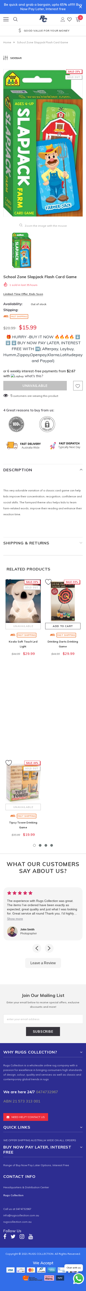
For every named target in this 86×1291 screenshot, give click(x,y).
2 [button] (40, 845)
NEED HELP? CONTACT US (28, 1117)
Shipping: (10, 310)
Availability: (12, 304)
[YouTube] (30, 1236)
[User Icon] (63, 19)
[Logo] (43, 18)
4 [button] (51, 845)
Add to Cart (63, 626)
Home (7, 42)
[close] (80, 7)
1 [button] (34, 845)
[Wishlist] (69, 19)
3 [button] (46, 845)
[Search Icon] (15, 19)
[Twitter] (13, 1236)
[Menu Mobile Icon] (6, 19)
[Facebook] (4, 1236)
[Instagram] (22, 1236)
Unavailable (23, 626)
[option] (43, 143)
